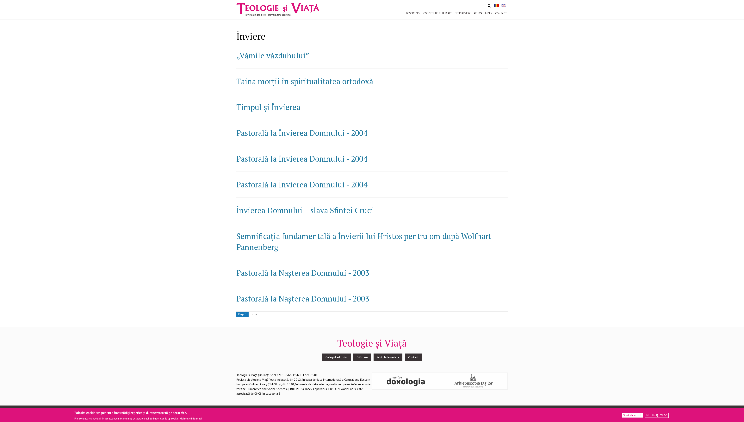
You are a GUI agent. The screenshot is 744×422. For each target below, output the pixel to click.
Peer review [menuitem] (462, 13)
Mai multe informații (191, 418)
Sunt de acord (632, 415)
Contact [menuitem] (501, 13)
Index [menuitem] (488, 13)
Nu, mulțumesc (656, 415)
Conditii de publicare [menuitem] (437, 13)
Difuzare (362, 357)
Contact (413, 357)
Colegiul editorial (337, 357)
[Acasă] (277, 9)
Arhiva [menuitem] (478, 13)
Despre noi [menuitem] (413, 13)
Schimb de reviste (388, 357)
